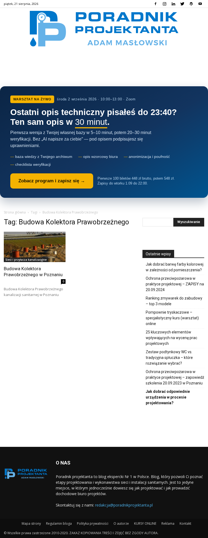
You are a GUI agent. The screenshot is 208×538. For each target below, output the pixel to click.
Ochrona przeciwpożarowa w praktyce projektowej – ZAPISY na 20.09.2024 (175, 284)
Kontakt (185, 523)
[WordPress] (191, 4)
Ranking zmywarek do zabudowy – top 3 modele (174, 301)
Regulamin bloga (59, 523)
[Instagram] (164, 4)
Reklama (167, 523)
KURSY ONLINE (145, 523)
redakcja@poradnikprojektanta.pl (124, 505)
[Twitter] (182, 4)
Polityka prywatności (92, 523)
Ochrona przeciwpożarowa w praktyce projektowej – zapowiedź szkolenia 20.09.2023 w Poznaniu (175, 377)
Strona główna (15, 212)
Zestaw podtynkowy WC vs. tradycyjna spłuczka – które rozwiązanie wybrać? (169, 357)
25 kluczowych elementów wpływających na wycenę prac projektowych (171, 338)
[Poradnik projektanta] (104, 28)
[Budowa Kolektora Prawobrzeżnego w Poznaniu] (35, 247)
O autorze (121, 523)
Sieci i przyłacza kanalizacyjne (26, 260)
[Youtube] (200, 4)
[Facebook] (155, 4)
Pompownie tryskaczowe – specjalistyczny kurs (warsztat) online (172, 318)
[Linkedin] (173, 4)
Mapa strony (31, 523)
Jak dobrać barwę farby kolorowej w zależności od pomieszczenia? (174, 267)
